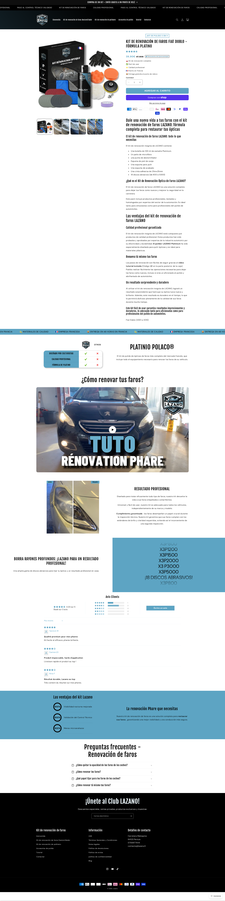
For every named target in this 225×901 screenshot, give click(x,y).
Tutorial (39, 852)
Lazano (115, 888)
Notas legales (94, 844)
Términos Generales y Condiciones (103, 840)
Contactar (40, 857)
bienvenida (40, 836)
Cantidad (130, 78)
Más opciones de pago (157, 103)
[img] (50, 627)
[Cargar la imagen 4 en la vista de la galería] (95, 126)
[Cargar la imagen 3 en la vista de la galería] (78, 126)
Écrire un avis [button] (160, 608)
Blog (90, 861)
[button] (177, 19)
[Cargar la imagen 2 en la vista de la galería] (61, 126)
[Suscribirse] (130, 816)
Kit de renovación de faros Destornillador (53, 840)
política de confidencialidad (100, 857)
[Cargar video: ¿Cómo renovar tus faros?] (112, 429)
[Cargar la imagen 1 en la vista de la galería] (44, 126)
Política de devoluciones (99, 848)
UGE (90, 836)
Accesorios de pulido (45, 848)
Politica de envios (96, 852)
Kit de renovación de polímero (48, 844)
